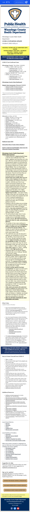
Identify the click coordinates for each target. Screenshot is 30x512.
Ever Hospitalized (9, 120)
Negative (8, 119)
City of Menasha (10, 452)
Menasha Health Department (13, 454)
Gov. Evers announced (16, 208)
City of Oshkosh (9, 449)
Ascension (8, 434)
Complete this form (7, 473)
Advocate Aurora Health (12, 436)
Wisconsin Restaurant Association (13, 414)
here (21, 496)
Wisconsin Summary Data (11, 129)
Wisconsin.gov (9, 403)
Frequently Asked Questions (15, 331)
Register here (9, 344)
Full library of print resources (12, 395)
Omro (7, 426)
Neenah (8, 423)
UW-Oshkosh (9, 455)
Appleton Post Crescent (12, 459)
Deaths (7, 121)
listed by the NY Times (21, 156)
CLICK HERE (10, 53)
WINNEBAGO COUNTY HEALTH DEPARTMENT (15, 490)
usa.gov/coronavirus (10, 416)
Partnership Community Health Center (15, 440)
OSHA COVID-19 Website (11, 408)
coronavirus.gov (9, 411)
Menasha (8, 425)
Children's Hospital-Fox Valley (13, 439)
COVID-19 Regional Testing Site (14, 336)
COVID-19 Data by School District (14, 90)
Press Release (12, 333)
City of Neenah (9, 451)
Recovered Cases (9, 124)
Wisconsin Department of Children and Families (16, 398)
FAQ (12, 463)
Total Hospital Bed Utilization (13, 125)
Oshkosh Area (9, 428)
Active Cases (8, 123)
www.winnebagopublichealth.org (15, 501)
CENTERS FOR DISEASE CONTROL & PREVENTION (15, 480)
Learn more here (22, 342)
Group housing (13, 70)
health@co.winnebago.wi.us (9, 467)
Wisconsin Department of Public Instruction (15, 402)
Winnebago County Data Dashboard (12, 82)
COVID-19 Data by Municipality (14, 88)
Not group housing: (14, 71)
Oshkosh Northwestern (11, 457)
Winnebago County (10, 448)
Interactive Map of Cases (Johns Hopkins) (13, 144)
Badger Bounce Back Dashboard (13, 127)
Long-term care (13, 68)
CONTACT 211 (6, 348)
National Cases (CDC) (7, 141)
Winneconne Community (12, 429)
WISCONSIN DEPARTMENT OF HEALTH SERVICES (15, 485)
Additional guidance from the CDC (13, 388)
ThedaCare (8, 437)
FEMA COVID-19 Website (11, 410)
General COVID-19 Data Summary (14, 86)
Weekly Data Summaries (9, 85)
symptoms (19, 340)
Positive (7, 117)
